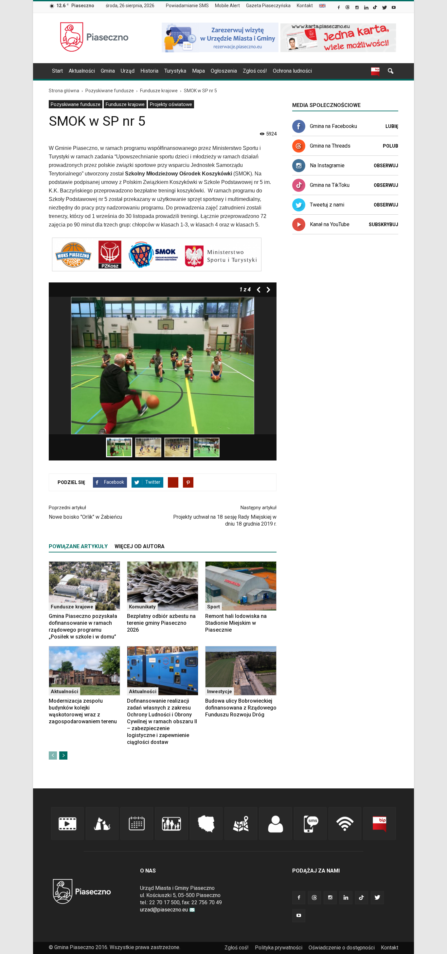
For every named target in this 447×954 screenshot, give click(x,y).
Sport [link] (213, 607)
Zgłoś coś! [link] (255, 71)
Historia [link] (149, 71)
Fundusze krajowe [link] (125, 104)
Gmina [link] (108, 71)
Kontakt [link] (305, 5)
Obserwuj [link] (386, 165)
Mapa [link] (198, 71)
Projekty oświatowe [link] (171, 104)
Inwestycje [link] (219, 691)
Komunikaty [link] (142, 607)
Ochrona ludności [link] (292, 71)
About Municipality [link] (322, 6)
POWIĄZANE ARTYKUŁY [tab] (78, 546)
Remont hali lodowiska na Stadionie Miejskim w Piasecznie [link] (236, 623)
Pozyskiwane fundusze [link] (75, 104)
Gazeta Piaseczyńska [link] (268, 5)
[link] (339, 8)
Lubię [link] (391, 126)
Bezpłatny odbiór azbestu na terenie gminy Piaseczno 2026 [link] (161, 623)
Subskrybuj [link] (383, 224)
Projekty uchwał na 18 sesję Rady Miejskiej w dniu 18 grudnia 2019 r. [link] (225, 520)
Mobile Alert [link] (227, 5)
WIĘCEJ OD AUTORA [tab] (140, 546)
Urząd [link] (127, 71)
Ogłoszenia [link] (224, 71)
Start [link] (57, 71)
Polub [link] (390, 146)
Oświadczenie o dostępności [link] (342, 948)
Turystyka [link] (175, 71)
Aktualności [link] (82, 71)
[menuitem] (190, 5)
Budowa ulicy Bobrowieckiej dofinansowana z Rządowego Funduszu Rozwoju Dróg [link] (241, 708)
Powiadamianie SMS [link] (187, 5)
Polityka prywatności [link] (278, 948)
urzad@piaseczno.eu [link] (164, 910)
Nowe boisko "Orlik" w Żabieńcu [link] (85, 517)
